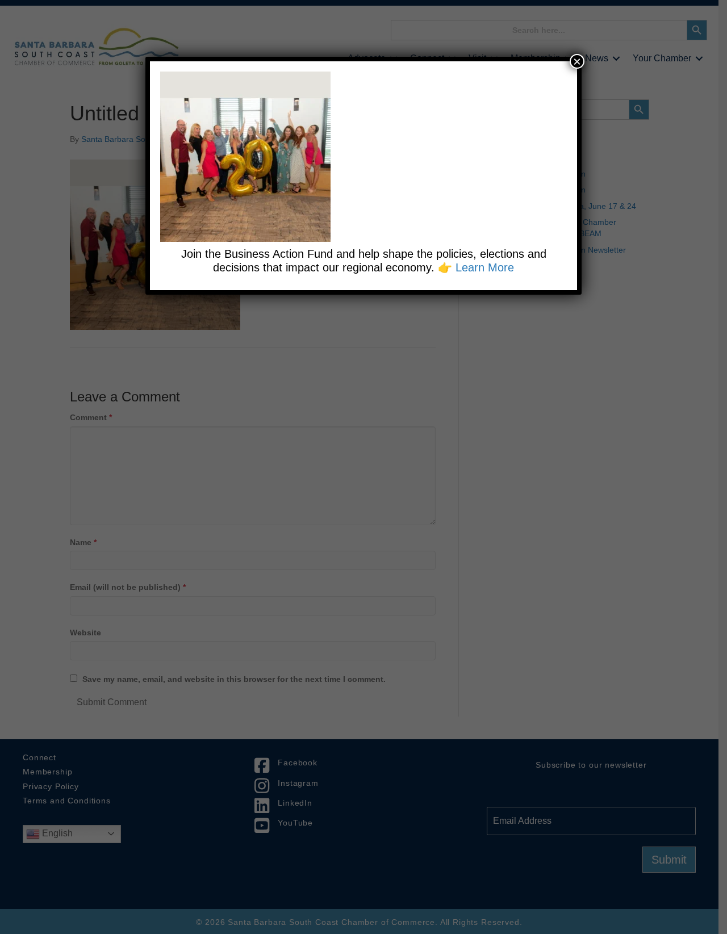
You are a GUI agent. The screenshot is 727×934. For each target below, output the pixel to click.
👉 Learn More (476, 267)
